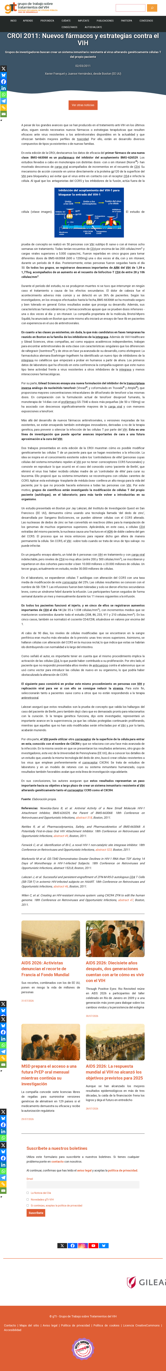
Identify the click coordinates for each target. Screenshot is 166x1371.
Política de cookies (106, 1325)
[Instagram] (83, 1245)
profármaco (66, 157)
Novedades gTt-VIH (42, 1199)
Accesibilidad (12, 1330)
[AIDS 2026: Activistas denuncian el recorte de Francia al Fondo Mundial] (50, 954)
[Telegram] (3, 101)
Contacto (10, 1325)
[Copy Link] (3, 107)
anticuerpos (100, 665)
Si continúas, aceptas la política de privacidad (56, 1205)
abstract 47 (125, 900)
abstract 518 (84, 817)
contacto (57, 1161)
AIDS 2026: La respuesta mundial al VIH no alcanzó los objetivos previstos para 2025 (114, 1072)
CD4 (137, 166)
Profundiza (47, 20)
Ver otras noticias (83, 105)
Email (30, 1178)
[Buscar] (152, 7)
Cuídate (66, 20)
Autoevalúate (93, 27)
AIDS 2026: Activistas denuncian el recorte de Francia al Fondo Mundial (45, 968)
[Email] (3, 114)
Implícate (83, 20)
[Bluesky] (3, 75)
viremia (118, 688)
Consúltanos (69, 27)
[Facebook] (3, 81)
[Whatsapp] (3, 94)
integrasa (101, 337)
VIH (23, 176)
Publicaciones (105, 20)
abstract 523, (103, 849)
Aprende (28, 20)
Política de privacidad (75, 1325)
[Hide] (1, 120)
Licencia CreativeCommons (141, 1325)
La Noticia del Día (40, 1192)
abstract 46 (60, 886)
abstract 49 (60, 836)
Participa (126, 20)
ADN (110, 531)
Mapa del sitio (29, 1325)
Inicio (14, 20)
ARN (116, 267)
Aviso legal (50, 1325)
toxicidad (83, 139)
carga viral (61, 166)
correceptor (69, 582)
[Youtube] (93, 1245)
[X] (3, 68)
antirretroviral (29, 697)
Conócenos (146, 20)
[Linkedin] (3, 88)
